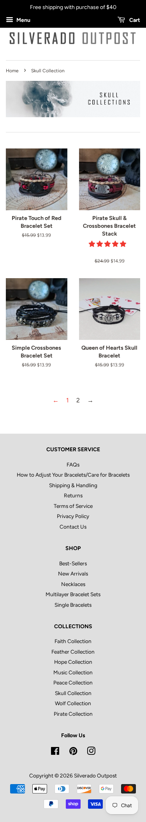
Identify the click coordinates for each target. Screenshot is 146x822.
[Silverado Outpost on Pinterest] (73, 752)
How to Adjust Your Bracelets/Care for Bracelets (73, 475)
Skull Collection (73, 693)
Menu (22, 20)
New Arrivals (73, 573)
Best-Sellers (73, 563)
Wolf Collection (73, 703)
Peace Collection (73, 682)
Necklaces (73, 584)
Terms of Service (73, 506)
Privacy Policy (73, 516)
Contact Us (73, 527)
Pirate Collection (73, 714)
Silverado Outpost (95, 775)
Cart (134, 20)
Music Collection (73, 672)
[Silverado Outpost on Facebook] (55, 752)
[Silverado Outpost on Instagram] (91, 752)
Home (12, 70)
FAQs (73, 464)
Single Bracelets (73, 605)
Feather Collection (73, 652)
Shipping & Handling (73, 485)
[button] (108, 244)
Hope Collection (73, 662)
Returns (73, 495)
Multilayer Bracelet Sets (73, 594)
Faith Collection (73, 641)
